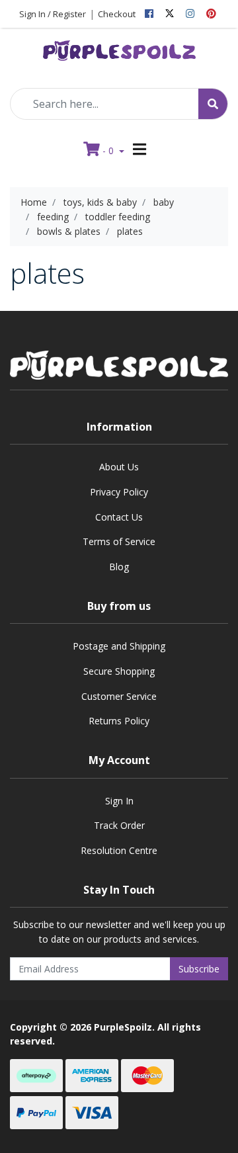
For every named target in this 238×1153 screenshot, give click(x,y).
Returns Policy (119, 720)
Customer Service (119, 696)
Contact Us (119, 517)
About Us (119, 466)
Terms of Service (119, 541)
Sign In (119, 800)
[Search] (212, 104)
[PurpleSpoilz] (119, 47)
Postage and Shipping (119, 646)
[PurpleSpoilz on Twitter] (169, 14)
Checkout (117, 14)
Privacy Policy (119, 492)
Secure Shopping (119, 671)
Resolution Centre (119, 850)
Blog (119, 566)
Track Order (119, 825)
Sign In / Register (52, 14)
